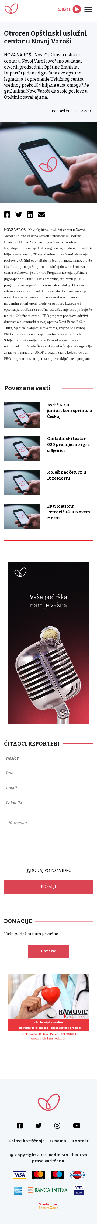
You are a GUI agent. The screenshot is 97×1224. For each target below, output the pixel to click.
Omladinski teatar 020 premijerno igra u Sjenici (68, 444)
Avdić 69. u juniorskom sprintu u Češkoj (69, 410)
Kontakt (80, 1140)
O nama (58, 1140)
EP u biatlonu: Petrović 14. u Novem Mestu (68, 512)
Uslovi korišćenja (27, 1140)
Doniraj (48, 951)
